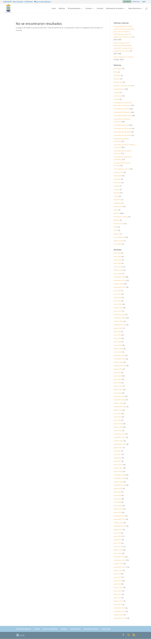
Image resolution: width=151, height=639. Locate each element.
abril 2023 (117, 383)
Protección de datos (91, 629)
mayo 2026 (118, 260)
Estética (116, 193)
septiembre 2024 (120, 325)
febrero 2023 (118, 389)
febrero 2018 (118, 587)
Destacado (117, 176)
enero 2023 (118, 393)
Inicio (54, 8)
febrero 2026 (118, 270)
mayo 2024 (118, 338)
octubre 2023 (118, 362)
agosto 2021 (118, 448)
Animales (117, 75)
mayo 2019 (118, 540)
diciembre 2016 (119, 608)
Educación (117, 182)
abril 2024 (117, 342)
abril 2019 (117, 543)
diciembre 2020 (119, 475)
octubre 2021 (118, 441)
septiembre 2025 (120, 287)
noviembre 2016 (120, 611)
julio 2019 (117, 533)
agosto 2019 (118, 529)
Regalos (116, 220)
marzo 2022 (118, 424)
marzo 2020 (118, 505)
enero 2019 (118, 553)
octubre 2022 (118, 403)
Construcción (118, 172)
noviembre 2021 (120, 437)
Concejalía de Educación (123, 115)
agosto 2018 (118, 570)
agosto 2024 (118, 328)
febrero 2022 (118, 427)
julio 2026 (117, 253)
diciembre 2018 (119, 557)
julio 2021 (117, 451)
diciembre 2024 (119, 314)
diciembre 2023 (119, 355)
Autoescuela (118, 82)
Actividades (118, 68)
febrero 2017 (118, 601)
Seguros (117, 234)
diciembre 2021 (119, 434)
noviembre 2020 (120, 478)
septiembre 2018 (120, 567)
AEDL (115, 72)
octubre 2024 (118, 321)
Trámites (63, 629)
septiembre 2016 (120, 618)
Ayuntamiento (119, 89)
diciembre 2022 (119, 396)
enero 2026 (118, 273)
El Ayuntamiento (74, 8)
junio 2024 (117, 335)
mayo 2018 (118, 581)
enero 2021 (118, 471)
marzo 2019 (118, 546)
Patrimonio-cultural (121, 217)
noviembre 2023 (120, 359)
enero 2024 (118, 352)
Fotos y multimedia (50, 629)
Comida (116, 99)
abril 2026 (117, 263)
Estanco (116, 189)
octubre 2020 (118, 482)
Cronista (100, 8)
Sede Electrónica (134, 8)
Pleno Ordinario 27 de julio (124, 57)
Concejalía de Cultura (122, 109)
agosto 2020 (118, 488)
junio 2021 (117, 454)
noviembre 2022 (120, 400)
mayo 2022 (118, 417)
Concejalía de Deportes (122, 112)
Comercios (117, 96)
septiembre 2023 (120, 366)
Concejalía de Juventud (122, 135)
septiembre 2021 (120, 444)
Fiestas (116, 196)
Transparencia (75, 629)
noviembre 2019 (120, 519)
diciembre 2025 (119, 277)
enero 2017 (118, 604)
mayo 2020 (118, 499)
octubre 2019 (118, 523)
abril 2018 (117, 584)
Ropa (115, 227)
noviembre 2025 (120, 280)
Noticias (62, 8)
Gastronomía (118, 206)
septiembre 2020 (120, 485)
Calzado (116, 92)
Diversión (117, 179)
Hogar (116, 210)
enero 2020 (118, 512)
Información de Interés (114, 8)
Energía (116, 186)
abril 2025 (117, 301)
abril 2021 (117, 461)
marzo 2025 (118, 304)
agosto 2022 (118, 410)
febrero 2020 (118, 509)
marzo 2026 (118, 267)
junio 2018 (117, 577)
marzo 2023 (118, 386)
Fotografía (117, 203)
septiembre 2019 (120, 526)
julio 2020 (117, 492)
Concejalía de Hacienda (122, 128)
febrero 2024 (118, 349)
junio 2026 (117, 256)
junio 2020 (117, 495)
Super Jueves (118, 241)
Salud (116, 230)
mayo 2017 (118, 594)
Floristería (117, 200)
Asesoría (117, 79)
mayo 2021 (118, 458)
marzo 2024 (118, 345)
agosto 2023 (118, 369)
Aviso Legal (106, 629)
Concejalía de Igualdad (122, 132)
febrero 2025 (118, 308)
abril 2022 (117, 420)
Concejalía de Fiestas (121, 125)
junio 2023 (117, 376)
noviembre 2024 (120, 318)
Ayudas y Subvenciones (122, 86)
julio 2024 (117, 332)
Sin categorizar (119, 237)
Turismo (88, 8)
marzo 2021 (118, 465)
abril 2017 (117, 598)
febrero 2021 (118, 468)
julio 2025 (117, 291)
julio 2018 (117, 574)
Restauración (118, 223)
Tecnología (118, 244)
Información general (23, 629)
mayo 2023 (118, 379)
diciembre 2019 (119, 516)
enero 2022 (118, 430)
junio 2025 (117, 294)
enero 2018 (118, 591)
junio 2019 (117, 536)
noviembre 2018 (120, 560)
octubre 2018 (118, 564)
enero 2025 (118, 311)
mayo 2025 (118, 297)
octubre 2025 (118, 284)
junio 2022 (117, 413)
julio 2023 (117, 372)
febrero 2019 (118, 550)
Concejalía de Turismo (122, 169)
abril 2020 (117, 502)
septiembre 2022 (120, 407)
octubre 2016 (118, 615)
